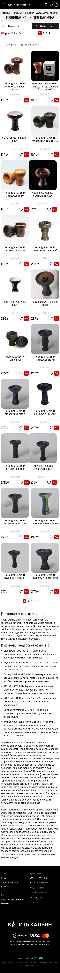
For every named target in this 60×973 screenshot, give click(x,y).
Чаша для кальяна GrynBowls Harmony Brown (15, 86)
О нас (3, 878)
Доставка (5, 886)
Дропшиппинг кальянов (12, 899)
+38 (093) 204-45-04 (39, 878)
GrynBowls (15, 94)
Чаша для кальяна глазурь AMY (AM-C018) (45, 249)
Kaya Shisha (45, 94)
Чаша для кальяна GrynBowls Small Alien (45, 522)
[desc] (22, 25)
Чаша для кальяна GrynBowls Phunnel (15, 577)
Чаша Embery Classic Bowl (15, 304)
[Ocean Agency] (37, 958)
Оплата (4, 890)
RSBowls (45, 312)
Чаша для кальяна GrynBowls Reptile (15, 413)
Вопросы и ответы (9, 882)
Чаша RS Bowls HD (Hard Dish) (45, 304)
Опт (3, 895)
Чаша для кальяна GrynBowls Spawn (45, 358)
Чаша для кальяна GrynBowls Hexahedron (45, 577)
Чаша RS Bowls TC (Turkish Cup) (15, 358)
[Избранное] (51, 4)
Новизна (11, 26)
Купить (26, 100)
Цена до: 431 (11, 44)
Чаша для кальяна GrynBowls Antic (43, 468)
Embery (15, 148)
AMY (45, 258)
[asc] (18, 25)
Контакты (5, 903)
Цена (4, 26)
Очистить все (30, 44)
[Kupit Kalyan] (19, 4)
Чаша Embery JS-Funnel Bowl (15, 140)
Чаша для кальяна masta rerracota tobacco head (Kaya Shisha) (45, 86)
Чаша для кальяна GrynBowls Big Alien (15, 522)
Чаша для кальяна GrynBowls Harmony (45, 413)
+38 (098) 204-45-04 (39, 882)
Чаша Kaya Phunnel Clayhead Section (42, 194)
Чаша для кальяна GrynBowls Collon (15, 468)
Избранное (22, 100)
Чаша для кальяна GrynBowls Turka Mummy (45, 140)
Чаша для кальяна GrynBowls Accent (15, 249)
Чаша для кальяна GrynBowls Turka (15, 194)
